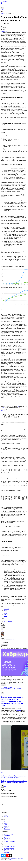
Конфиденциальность (9, 841)
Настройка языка (5, 858)
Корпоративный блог (9, 846)
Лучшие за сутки (5, 793)
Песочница (7, 829)
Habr (9, 859)
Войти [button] (2, 9)
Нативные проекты (9, 849)
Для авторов (7, 835)
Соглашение (7, 840)
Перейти (3, 685)
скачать (3, 410)
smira (2, 13)
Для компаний (7, 837)
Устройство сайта (8, 834)
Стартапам (6, 852)
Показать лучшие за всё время (8, 796)
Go (18, 406)
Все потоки (6, 1)
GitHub (2, 407)
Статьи (5, 822)
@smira (12, 639)
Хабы (5, 824)
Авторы (6, 827)
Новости (6, 823)
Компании (6, 826)
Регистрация (7, 816)
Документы (7, 838)
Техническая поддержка (16, 858)
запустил (18, 710)
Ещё (5, 786)
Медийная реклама (9, 848)
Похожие (12, 793)
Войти (5, 815)
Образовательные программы (11, 850)
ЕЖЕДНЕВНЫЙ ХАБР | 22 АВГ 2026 (11, 689)
